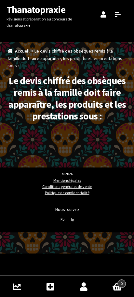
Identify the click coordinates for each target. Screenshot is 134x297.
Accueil (22, 51)
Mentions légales (67, 180)
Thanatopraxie (36, 9)
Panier (111, 281)
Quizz (17, 286)
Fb (62, 219)
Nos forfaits (50, 286)
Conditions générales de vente (67, 186)
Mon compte (83, 286)
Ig (72, 219)
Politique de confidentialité (67, 192)
